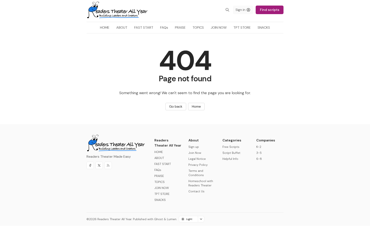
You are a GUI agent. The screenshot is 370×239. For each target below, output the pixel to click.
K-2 (258, 147)
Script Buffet (231, 153)
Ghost (158, 219)
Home (196, 106)
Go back (175, 106)
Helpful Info (230, 159)
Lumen (171, 219)
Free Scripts (230, 147)
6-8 (259, 159)
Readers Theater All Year (114, 219)
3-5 (259, 153)
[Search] (227, 10)
